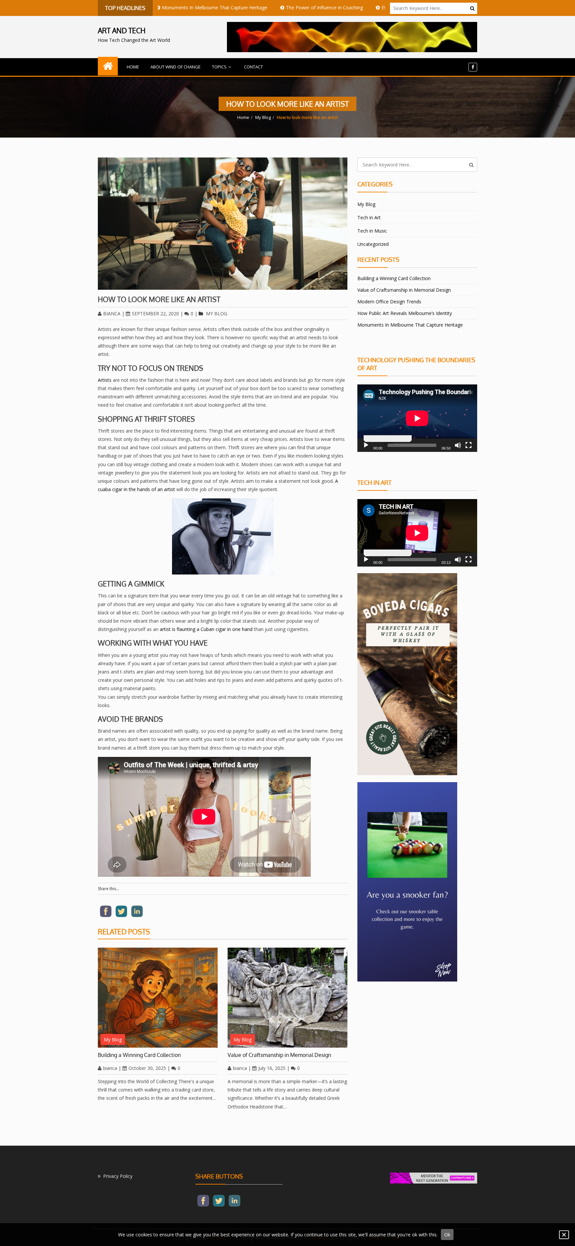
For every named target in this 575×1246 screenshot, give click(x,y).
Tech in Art (369, 217)
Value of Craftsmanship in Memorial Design (279, 1055)
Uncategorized (373, 244)
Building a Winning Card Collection (139, 1055)
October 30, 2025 (147, 1068)
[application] (417, 418)
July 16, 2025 (272, 1068)
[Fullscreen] (468, 445)
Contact (253, 67)
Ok (447, 1234)
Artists (104, 380)
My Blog (263, 117)
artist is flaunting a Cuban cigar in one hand (206, 629)
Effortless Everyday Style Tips (364, 7)
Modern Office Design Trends (389, 301)
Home (133, 67)
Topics (219, 67)
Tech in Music (372, 231)
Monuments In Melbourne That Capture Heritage (166, 7)
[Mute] (458, 445)
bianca (111, 313)
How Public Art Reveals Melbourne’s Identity (404, 313)
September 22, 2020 (155, 313)
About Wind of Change (175, 67)
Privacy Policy (117, 1176)
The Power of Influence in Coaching (276, 7)
